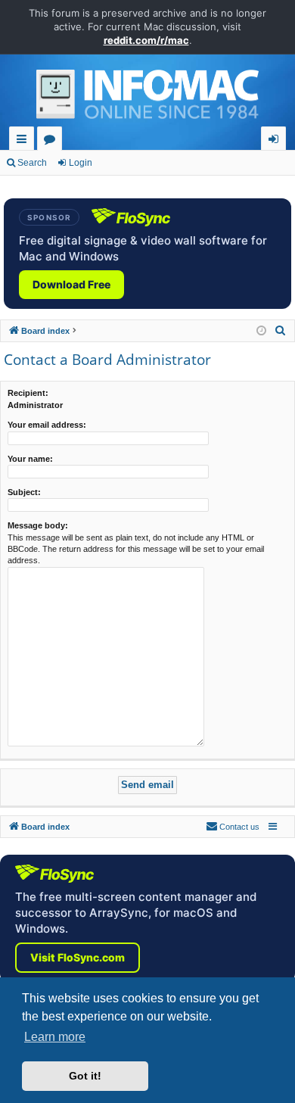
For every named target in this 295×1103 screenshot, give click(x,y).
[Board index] (147, 98)
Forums (52, 141)
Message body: (38, 525)
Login (80, 162)
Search (32, 162)
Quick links (24, 141)
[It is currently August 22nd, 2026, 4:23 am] (261, 331)
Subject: (24, 492)
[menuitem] (280, 330)
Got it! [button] (85, 1076)
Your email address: (47, 424)
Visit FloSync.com (77, 957)
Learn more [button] (54, 1036)
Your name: (30, 458)
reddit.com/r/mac (146, 40)
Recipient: (28, 392)
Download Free (71, 284)
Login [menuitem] (276, 141)
